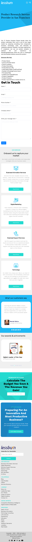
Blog (2, 479)
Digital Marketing (5, 465)
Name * (3, 86)
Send (3, 143)
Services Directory (6, 484)
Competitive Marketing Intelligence (10, 502)
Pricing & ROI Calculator (16, 394)
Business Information (7, 511)
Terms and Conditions (16, 536)
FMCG (2, 521)
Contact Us (4, 498)
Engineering (4, 516)
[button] (12, 329)
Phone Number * (6, 102)
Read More (16, 189)
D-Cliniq (3, 474)
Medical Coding (5, 468)
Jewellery (3, 525)
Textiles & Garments (6, 523)
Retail (2, 520)
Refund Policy (16, 538)
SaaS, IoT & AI (4, 509)
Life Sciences (4, 514)
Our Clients (4, 492)
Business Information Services (9, 463)
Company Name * (6, 110)
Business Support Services (8, 467)
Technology (4, 470)
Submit (9, 458)
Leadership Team (5, 491)
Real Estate (4, 526)
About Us (3, 489)
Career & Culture (5, 494)
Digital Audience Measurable (8, 504)
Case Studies (4, 480)
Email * (3, 94)
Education (4, 518)
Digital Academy (5, 496)
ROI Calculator (5, 472)
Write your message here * (8, 118)
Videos (3, 482)
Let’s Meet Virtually (16, 431)
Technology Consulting (7, 513)
